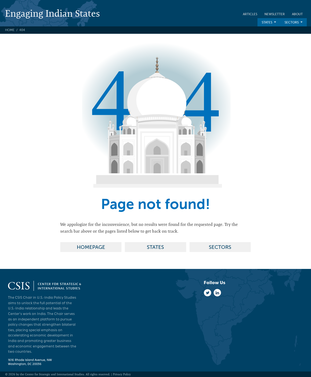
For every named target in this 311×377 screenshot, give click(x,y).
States (267, 22)
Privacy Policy (122, 374)
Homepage (91, 247)
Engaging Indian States (52, 13)
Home (10, 30)
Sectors (292, 22)
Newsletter (274, 14)
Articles (250, 14)
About (297, 14)
